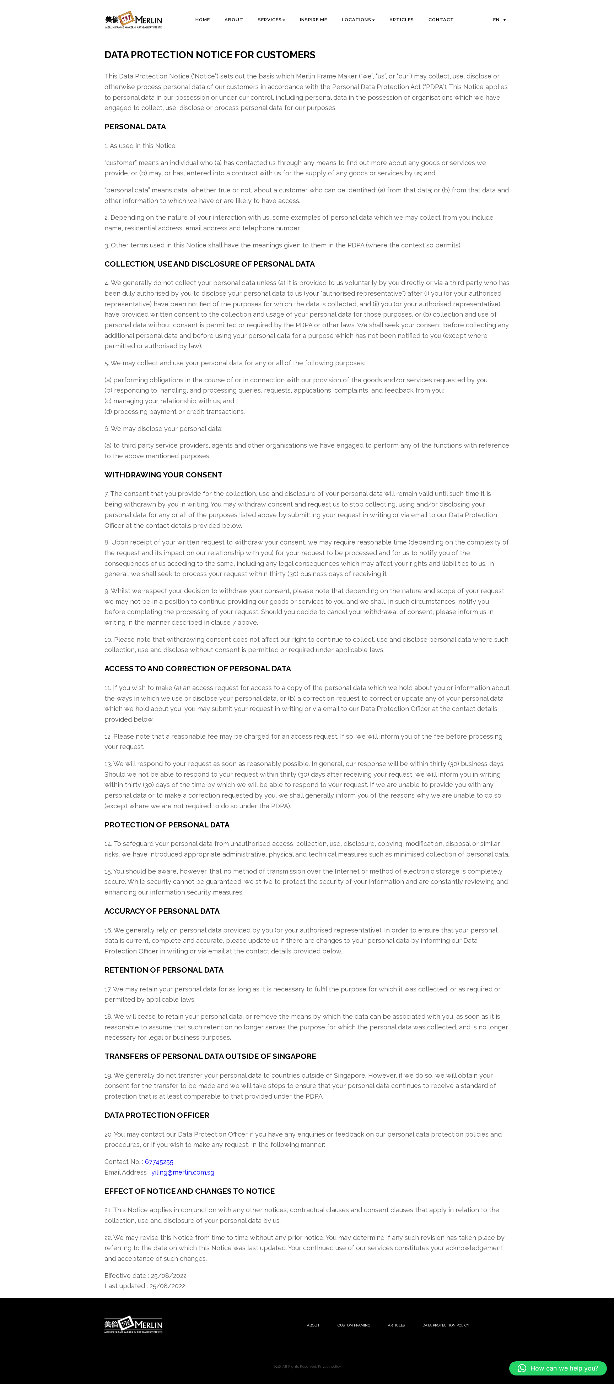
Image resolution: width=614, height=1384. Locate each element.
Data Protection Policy (445, 1325)
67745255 (159, 1161)
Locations (356, 19)
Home (202, 19)
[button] (558, 1368)
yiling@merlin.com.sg (182, 1172)
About (234, 19)
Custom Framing (354, 1325)
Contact (441, 19)
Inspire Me (313, 19)
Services (270, 19)
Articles (401, 19)
